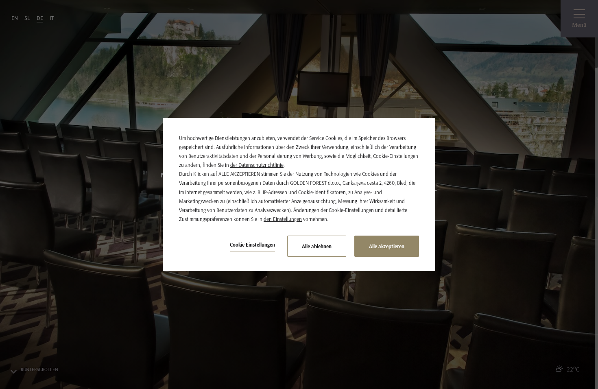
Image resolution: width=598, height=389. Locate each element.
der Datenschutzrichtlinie (257, 165)
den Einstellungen (283, 219)
